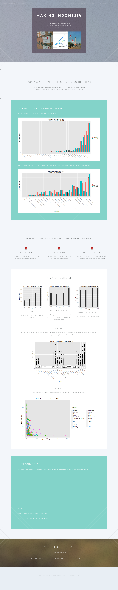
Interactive (102, 3)
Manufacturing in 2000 (77, 3)
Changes (91, 3)
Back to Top (81, 558)
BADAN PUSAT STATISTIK (64, 575)
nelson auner (59, 558)
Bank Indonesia (37, 558)
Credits (111, 3)
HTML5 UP (78, 575)
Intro (64, 3)
